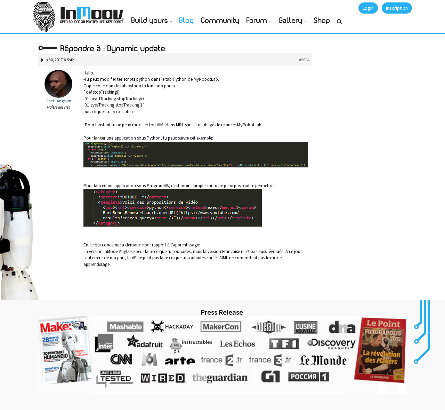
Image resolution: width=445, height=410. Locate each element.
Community (220, 20)
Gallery (290, 20)
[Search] (339, 24)
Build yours (149, 20)
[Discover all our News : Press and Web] (222, 354)
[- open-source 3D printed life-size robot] (93, 13)
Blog (186, 20)
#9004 (304, 59)
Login (368, 8)
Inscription (397, 8)
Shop (322, 20)
